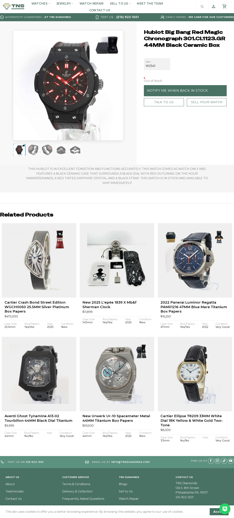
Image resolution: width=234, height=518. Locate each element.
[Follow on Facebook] (211, 461)
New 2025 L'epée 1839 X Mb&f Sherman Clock (109, 304)
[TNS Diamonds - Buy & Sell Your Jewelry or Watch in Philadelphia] (13, 6)
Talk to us (163, 102)
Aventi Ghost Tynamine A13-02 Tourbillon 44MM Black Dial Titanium (38, 418)
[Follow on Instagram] (217, 461)
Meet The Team (150, 3)
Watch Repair (92, 3)
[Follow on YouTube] (231, 461)
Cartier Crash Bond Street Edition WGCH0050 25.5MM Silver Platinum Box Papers (37, 306)
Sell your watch (206, 102)
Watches (39, 3)
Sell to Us (119, 3)
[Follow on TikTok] (224, 461)
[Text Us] (224, 508)
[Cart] (224, 7)
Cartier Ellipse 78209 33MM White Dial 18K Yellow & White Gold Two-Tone (192, 420)
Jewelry (63, 3)
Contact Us (99, 10)
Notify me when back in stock (177, 90)
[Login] (213, 7)
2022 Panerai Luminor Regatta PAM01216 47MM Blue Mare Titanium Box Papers (194, 306)
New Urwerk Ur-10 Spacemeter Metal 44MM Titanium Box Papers (116, 418)
